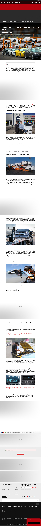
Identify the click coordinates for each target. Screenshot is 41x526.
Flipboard (10, 32)
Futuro (9, 494)
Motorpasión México (25, 518)
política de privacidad (30, 489)
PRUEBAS (4, 2)
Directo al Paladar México (20, 518)
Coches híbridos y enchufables (17, 487)
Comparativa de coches (17, 492)
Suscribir (34, 487)
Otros (10, 432)
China (28, 21)
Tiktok (39, 2)
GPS (30, 21)
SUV (8, 489)
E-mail (11, 32)
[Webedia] (39, 0)
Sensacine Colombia (14, 519)
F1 (19, 2)
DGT (8, 21)
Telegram (32, 2)
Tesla (32, 21)
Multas (19, 21)
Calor (25, 21)
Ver (21, 454)
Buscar (38, 500)
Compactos (3, 489)
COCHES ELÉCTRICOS (9, 2)
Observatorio (16, 2)
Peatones (11, 21)
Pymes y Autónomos (36, 509)
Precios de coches (10, 491)
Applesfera (3, 510)
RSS (32, 496)
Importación (30, 432)
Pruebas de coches (16, 490)
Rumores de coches (3, 492)
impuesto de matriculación (16, 432)
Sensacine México (15, 518)
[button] (11, 64)
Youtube (36, 2)
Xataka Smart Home (3, 511)
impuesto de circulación (24, 432)
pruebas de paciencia (15, 285)
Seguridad (23, 21)
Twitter (37, 2)
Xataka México (3, 518)
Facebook (33, 2)
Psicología (14, 21)
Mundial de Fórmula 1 (16, 494)
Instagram (35, 2)
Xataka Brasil (3, 519)
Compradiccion (31, 510)
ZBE (17, 21)
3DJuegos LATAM (9, 518)
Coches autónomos (3, 494)
